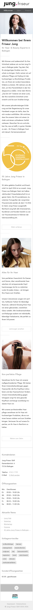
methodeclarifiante (9, 562)
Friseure (28, 10)
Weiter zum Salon (16, 438)
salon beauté (23, 555)
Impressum (11, 604)
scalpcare (6, 551)
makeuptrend (7, 548)
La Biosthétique (8, 544)
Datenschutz (21, 604)
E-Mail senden (14, 475)
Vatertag (7, 521)
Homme (7, 527)
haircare (18, 544)
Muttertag (8, 524)
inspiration (6, 555)
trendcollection (20, 548)
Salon (19, 10)
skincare (12, 559)
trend (14, 555)
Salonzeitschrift (23, 551)
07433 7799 (13, 472)
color (4, 559)
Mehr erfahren (16, 227)
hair (13, 551)
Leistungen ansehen (16, 329)
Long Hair (7, 518)
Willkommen (8, 10)
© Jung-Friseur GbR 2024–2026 (16, 607)
